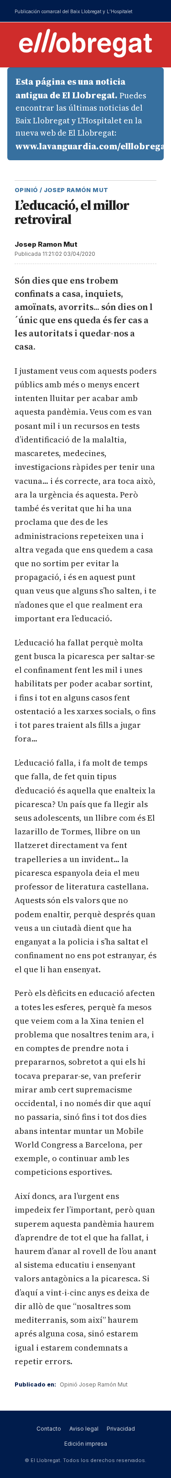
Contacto (48, 1428)
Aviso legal (83, 1428)
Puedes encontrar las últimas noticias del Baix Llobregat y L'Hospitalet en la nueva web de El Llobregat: (90, 114)
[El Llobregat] (86, 43)
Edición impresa (85, 1443)
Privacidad (121, 1428)
